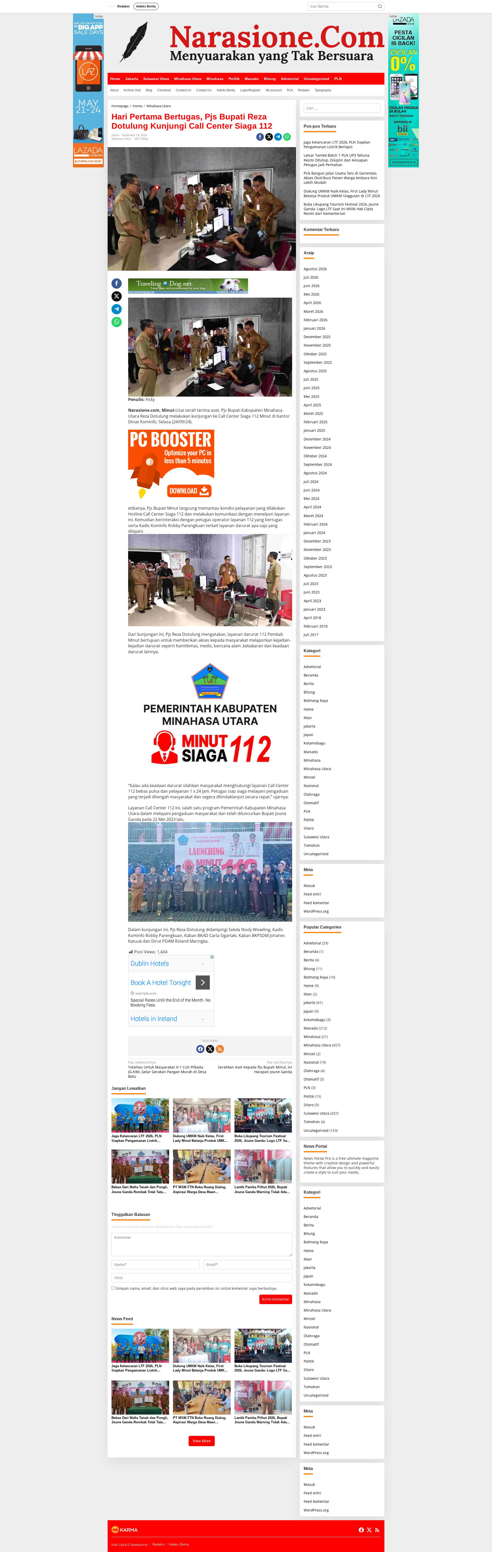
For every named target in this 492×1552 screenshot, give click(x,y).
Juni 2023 (312, 592)
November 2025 (317, 345)
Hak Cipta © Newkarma (129, 1544)
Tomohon (312, 845)
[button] (380, 6)
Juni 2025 (312, 387)
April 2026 (312, 302)
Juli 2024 (311, 481)
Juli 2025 (311, 379)
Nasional (311, 785)
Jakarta (309, 726)
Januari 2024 (314, 532)
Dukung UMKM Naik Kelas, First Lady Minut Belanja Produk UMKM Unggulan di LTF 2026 (200, 1138)
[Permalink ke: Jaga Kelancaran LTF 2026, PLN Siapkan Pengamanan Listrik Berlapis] (140, 1115)
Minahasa (312, 760)
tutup (98, 16)
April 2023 (312, 600)
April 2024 (312, 507)
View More (202, 1441)
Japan (308, 734)
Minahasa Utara (121, 138)
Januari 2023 (314, 609)
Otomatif (311, 802)
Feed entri (312, 894)
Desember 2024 (317, 439)
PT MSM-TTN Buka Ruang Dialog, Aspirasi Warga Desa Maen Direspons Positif (199, 1189)
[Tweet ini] (269, 137)
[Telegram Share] (278, 137)
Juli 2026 (311, 277)
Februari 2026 (315, 319)
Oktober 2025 (315, 353)
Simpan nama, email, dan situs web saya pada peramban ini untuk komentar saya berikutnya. (196, 1288)
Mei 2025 (311, 396)
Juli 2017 (311, 634)
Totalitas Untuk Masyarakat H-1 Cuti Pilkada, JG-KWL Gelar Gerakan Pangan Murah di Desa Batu (167, 1069)
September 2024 (318, 464)
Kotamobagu (314, 743)
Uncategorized (316, 853)
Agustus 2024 (315, 472)
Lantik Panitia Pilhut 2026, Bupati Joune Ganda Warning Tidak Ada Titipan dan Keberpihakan (260, 1189)
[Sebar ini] (260, 137)
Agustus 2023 (315, 575)
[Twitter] (210, 1049)
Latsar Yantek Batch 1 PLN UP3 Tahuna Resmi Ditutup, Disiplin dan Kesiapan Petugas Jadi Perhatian (337, 160)
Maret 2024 (313, 515)
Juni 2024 (312, 490)
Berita (309, 683)
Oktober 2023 (315, 558)
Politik (309, 819)
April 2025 (312, 404)
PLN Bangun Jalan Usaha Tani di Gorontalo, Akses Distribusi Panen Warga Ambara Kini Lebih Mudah (340, 178)
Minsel (309, 777)
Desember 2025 (317, 336)
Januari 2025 (314, 430)
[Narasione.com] (246, 42)
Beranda (311, 675)
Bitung (309, 692)
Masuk (309, 885)
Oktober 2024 (315, 455)
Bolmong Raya (316, 700)
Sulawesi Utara (316, 836)
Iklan (308, 717)
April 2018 (312, 617)
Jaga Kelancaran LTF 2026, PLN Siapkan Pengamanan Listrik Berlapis (136, 1138)
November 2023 (317, 549)
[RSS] (220, 1049)
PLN (307, 811)
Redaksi (158, 1544)
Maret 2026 (313, 311)
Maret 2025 (313, 413)
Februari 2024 (315, 524)
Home (309, 709)
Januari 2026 (314, 328)
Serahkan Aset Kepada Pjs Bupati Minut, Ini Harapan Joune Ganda (255, 1067)
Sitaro (309, 828)
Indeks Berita (179, 1544)
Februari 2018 (315, 626)
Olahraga (312, 794)
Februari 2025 (315, 421)
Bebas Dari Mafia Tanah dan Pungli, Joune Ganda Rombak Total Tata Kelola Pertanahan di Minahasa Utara (139, 1189)
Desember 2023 (317, 541)
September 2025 (318, 362)
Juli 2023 (311, 583)
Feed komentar (316, 902)
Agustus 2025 (315, 370)
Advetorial (312, 666)
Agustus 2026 (315, 268)
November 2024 (317, 447)
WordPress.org (316, 911)
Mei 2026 (311, 294)
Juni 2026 (312, 285)
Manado (311, 751)
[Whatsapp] (287, 137)
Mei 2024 (311, 498)
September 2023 (318, 566)
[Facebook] (200, 1049)
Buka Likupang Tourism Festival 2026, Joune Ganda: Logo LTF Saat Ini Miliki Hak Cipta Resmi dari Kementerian (262, 1138)
